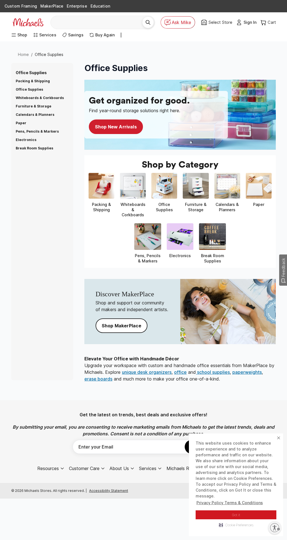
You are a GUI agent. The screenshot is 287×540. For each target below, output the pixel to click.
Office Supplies (29, 89)
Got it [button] (236, 515)
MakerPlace (51, 6)
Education (100, 6)
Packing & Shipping (33, 81)
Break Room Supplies (34, 148)
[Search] (148, 22)
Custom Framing (20, 6)
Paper (21, 123)
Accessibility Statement (108, 491)
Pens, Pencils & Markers (37, 131)
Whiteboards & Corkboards (40, 98)
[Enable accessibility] (274, 527)
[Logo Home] (28, 22)
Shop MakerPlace (121, 325)
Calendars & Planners (35, 114)
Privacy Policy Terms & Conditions (229, 502)
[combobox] (98, 22)
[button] (236, 524)
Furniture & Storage (33, 106)
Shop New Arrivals (116, 127)
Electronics (26, 140)
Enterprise (77, 6)
